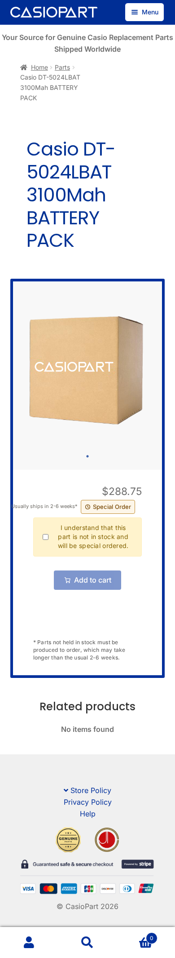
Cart (135, 934)
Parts (62, 67)
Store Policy (90, 790)
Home (39, 67)
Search (87, 942)
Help (88, 813)
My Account (29, 942)
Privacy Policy (88, 802)
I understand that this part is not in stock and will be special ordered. (93, 537)
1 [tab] (87, 456)
